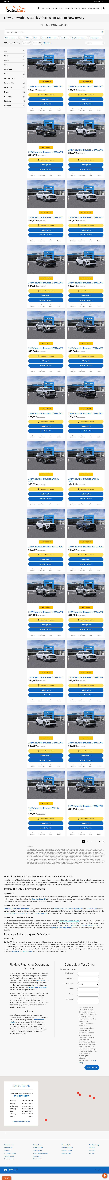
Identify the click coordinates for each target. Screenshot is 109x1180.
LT (21, 38)
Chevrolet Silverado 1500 (89, 925)
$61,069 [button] (76, 549)
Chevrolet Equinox (60, 909)
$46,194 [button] (36, 680)
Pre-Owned (7, 1150)
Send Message (92, 1067)
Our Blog (91, 1153)
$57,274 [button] (76, 484)
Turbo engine (95, 38)
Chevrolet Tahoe (24, 913)
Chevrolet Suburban (41, 913)
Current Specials (9, 1159)
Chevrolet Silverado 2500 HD (69, 921)
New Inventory (8, 1147)
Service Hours (37, 1159)
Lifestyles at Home (93, 8)
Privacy (101, 1170)
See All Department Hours (21, 1121)
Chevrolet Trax (92, 909)
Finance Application (67, 1147)
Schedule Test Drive (46, 104)
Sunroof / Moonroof (50, 38)
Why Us (83, 8)
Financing (77, 8)
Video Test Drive (46, 81)
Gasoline (65, 38)
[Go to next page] (103, 841)
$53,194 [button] (36, 813)
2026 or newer (11, 38)
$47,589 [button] (76, 615)
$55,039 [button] (36, 484)
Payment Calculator (67, 1150)
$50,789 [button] (36, 615)
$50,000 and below (79, 38)
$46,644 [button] (36, 351)
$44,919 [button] (76, 220)
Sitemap (97, 1170)
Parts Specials (37, 1156)
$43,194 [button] (76, 680)
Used (48, 8)
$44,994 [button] (36, 285)
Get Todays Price (45, 99)
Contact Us (92, 1147)
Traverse (26, 43)
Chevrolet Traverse (10, 913)
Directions (92, 1150)
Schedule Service (38, 1147)
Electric (61, 8)
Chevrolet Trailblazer (75, 909)
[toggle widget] (104, 1175)
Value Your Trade (66, 1153)
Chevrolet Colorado (69, 925)
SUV (37, 38)
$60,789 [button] (36, 549)
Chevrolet (36, 43)
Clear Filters (47, 43)
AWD (29, 38)
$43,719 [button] (36, 155)
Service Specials (37, 1150)
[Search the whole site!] (104, 8)
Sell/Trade (54, 8)
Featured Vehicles (9, 1156)
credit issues (40, 980)
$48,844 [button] (36, 416)
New (43, 8)
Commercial (69, 8)
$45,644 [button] (76, 285)
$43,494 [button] (76, 89)
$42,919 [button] (36, 89)
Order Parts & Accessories (40, 1153)
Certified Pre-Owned (10, 1153)
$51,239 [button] (76, 416)
